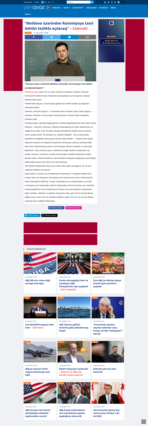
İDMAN (113, 8)
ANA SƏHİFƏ (28, 2)
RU (46, 2)
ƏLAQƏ (36, 2)
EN (49, 2)
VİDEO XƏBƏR (92, 8)
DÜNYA (66, 8)
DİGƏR (27, 14)
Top (143, 422)
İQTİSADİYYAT (77, 8)
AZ (42, 2)
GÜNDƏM (56, 8)
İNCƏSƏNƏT (103, 8)
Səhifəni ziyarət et (55, 209)
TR (52, 2)
